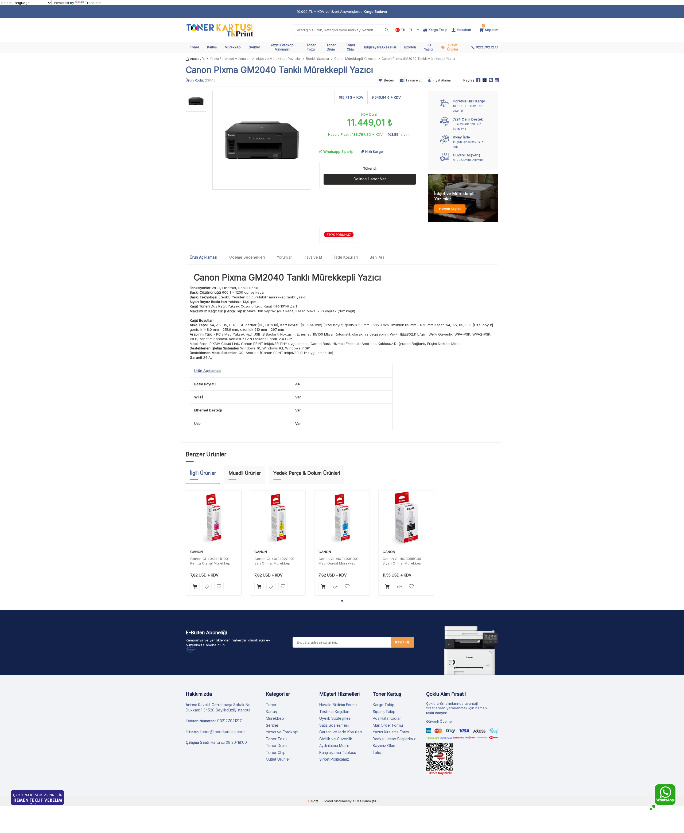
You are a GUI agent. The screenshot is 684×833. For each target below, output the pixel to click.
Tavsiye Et (413, 80)
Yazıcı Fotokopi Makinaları (282, 47)
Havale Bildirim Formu (338, 704)
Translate (93, 3)
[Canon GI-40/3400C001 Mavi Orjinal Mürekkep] (342, 518)
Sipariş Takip (384, 711)
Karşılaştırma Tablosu (337, 752)
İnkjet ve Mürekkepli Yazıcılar (278, 59)
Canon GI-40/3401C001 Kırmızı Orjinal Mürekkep (210, 560)
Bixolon (410, 47)
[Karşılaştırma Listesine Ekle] (207, 586)
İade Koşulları (346, 257)
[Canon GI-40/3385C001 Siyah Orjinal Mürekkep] (406, 518)
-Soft (313, 801)
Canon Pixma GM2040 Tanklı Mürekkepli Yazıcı (287, 277)
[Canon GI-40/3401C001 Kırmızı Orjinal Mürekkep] (213, 518)
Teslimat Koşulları (334, 711)
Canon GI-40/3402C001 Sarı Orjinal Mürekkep (274, 560)
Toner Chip (350, 47)
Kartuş (212, 47)
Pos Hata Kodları (387, 718)
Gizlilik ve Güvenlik (335, 739)
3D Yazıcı (428, 47)
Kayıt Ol (402, 642)
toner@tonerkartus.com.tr (222, 731)
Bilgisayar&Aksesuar (380, 47)
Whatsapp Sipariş (337, 151)
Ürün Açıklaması (203, 257)
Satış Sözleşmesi (334, 725)
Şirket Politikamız (334, 759)
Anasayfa (197, 59)
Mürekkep (233, 47)
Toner (194, 47)
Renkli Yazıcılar (317, 59)
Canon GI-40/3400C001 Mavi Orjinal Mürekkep (338, 560)
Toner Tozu (311, 47)
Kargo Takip (383, 704)
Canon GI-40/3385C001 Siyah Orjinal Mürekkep (402, 560)
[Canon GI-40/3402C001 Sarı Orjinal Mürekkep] (277, 518)
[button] (342, 601)
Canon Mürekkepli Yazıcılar (355, 59)
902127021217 (229, 720)
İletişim (378, 752)
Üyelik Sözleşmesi (335, 718)
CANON (196, 552)
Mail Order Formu (388, 725)
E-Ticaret (326, 801)
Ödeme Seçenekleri (247, 257)
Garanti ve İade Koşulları (340, 732)
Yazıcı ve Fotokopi (282, 732)
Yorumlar (284, 257)
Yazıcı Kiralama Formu (391, 732)
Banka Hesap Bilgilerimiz (394, 739)
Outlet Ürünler (452, 47)
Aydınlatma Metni (334, 745)
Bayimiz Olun (384, 745)
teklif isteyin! (436, 713)
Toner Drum (331, 47)
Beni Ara (377, 257)
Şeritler (254, 47)
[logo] (220, 30)
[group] (262, 140)
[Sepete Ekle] (195, 586)
